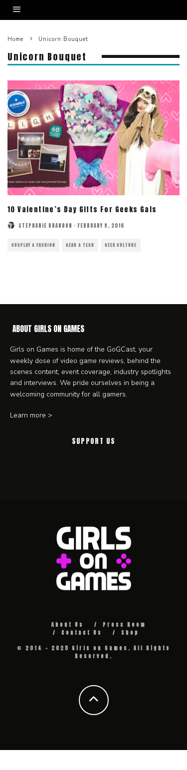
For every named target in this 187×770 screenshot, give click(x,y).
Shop (130, 632)
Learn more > (31, 415)
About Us (67, 624)
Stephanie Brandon (45, 225)
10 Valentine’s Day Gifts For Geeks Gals (82, 209)
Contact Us (81, 632)
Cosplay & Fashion (33, 245)
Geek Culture (121, 245)
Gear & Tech (80, 245)
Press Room (124, 624)
